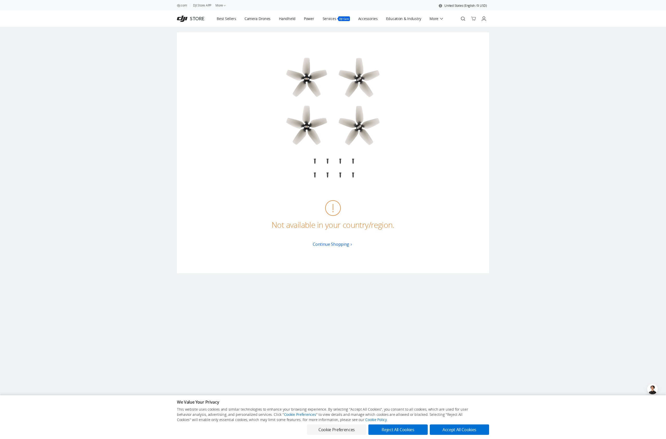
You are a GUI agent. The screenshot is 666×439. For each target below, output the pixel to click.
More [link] (219, 5)
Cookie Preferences (300, 414)
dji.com (182, 5)
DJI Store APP (202, 5)
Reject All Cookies (398, 429)
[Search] (463, 19)
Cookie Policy (376, 419)
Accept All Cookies (459, 429)
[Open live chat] (652, 389)
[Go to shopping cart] (473, 19)
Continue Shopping (331, 244)
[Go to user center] (484, 19)
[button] (463, 6)
